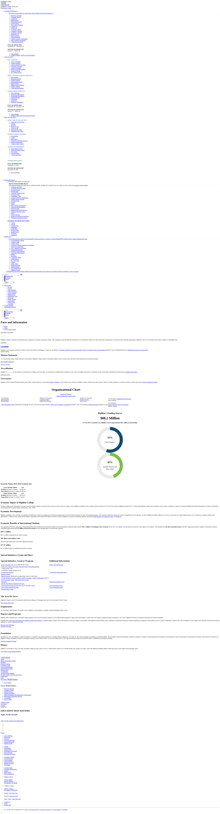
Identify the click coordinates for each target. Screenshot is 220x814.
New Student (14, 77)
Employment (11, 301)
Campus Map (11, 302)
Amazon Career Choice (17, 144)
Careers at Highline (9, 740)
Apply (7, 279)
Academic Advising (16, 32)
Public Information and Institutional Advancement (17, 695)
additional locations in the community (138, 350)
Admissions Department (17, 94)
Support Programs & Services (19, 210)
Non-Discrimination (34, 809)
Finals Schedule (15, 36)
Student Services (84, 399)
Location (5, 346)
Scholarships (14, 136)
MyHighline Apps (12, 296)
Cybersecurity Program (7, 572)
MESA (13, 204)
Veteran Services (15, 215)
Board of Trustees (54, 382)
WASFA (13, 125)
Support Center (15, 208)
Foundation (7, 765)
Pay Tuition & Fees (16, 72)
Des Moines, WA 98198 (10, 783)
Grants (13, 137)
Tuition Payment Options (18, 150)
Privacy (26, 809)
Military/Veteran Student (17, 85)
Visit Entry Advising (16, 66)
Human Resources (93, 404)
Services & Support (9, 180)
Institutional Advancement (124, 399)
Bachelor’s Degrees (16, 15)
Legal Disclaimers (56, 809)
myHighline (14, 229)
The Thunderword (16, 268)
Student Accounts (9, 763)
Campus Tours (15, 243)
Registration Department (17, 96)
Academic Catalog (16, 29)
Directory (6, 739)
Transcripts (14, 100)
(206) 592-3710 (13, 793)
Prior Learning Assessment (18, 40)
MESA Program (5, 576)
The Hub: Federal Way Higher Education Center (72, 350)
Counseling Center (16, 196)
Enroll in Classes (15, 71)
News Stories (7, 682)
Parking (13, 254)
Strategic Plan (4, 670)
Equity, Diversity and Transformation (118, 404)
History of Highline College (8, 661)
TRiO (12, 213)
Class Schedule (12, 290)
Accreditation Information (130, 372)
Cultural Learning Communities (19, 198)
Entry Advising (15, 93)
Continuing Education (17, 42)
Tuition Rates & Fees (16, 148)
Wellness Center (15, 270)
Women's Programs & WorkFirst (20, 216)
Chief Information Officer (8, 404)
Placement (7, 754)
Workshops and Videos (17, 131)
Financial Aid (7, 749)
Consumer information (45, 809)
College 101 (14, 26)
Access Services (15, 190)
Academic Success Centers (18, 188)
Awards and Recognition (7, 673)
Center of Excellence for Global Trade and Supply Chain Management (20, 566)
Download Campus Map (72, 239)
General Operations (9, 693)
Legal (2, 678)
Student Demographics (7, 668)
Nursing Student (15, 86)
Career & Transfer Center (18, 193)
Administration (5, 399)
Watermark (14, 235)
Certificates (14, 19)
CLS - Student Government (18, 248)
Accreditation (4, 671)
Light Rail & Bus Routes (17, 253)
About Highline (8, 736)
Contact (3, 705)
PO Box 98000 (8, 780)
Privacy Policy (8, 699)
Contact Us (7, 802)
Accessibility (7, 698)
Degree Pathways (9, 762)
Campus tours (12, 721)
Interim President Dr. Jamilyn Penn (65, 396)
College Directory (12, 291)
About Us (5, 336)
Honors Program (15, 37)
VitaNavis (13, 233)
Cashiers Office (15, 153)
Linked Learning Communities (19, 39)
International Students (10, 307)
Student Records (15, 97)
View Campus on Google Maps (50, 239)
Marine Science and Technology (97, 350)
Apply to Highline (16, 61)
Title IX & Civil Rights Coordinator (60, 404)
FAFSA (13, 123)
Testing (13, 754)
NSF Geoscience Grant (7, 580)
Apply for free (4, 721)
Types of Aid (14, 128)
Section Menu (5, 657)
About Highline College (17, 240)
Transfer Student (15, 80)
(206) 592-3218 (16, 799)
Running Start (15, 20)
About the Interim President (149, 382)
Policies (13, 262)
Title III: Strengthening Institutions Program (12, 583)
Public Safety (14, 264)
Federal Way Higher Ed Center (46, 271)
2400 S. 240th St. (9, 781)
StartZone (118, 516)
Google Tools (14, 226)
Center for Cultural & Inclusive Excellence (22, 245)
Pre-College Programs (17, 25)
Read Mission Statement (7, 361)
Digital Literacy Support (17, 199)
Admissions (7, 748)
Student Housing (15, 265)
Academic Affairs (44, 399)
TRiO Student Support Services (9, 585)
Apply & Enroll (8, 57)
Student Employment (16, 142)
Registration (7, 751)
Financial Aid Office (16, 130)
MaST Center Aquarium (71, 271)
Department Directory (17, 250)
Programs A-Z (15, 34)
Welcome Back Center (7, 589)
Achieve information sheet (56, 565)
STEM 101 (14, 28)
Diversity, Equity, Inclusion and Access (11, 675)
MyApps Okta (15, 230)
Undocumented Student (17, 88)
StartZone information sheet (56, 582)
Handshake (14, 227)
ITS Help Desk (15, 201)
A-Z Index (10, 304)
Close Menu (4, 5)
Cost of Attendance (16, 155)
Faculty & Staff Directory (18, 251)
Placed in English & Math (18, 69)
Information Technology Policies (13, 696)
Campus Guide (15, 242)
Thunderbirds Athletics (23, 271)
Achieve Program (5, 565)
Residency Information (17, 102)
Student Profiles (15, 267)
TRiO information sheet (55, 585)
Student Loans (15, 126)
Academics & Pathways (10, 11)
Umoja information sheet (56, 587)
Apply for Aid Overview (17, 122)
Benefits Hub (14, 191)
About (6, 328)
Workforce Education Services (19, 141)
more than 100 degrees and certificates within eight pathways (25, 620)
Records (14, 751)
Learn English (15, 23)
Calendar (8, 278)
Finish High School (16, 22)
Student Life (7, 236)
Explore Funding (15, 63)
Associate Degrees (16, 17)
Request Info (9, 276)
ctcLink (13, 224)
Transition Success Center (18, 211)
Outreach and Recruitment (18, 207)
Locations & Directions (10, 769)
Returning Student (16, 79)
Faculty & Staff (12, 299)
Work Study (14, 139)
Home (5, 326)
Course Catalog (12, 293)
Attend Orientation (16, 68)
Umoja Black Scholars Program (9, 587)
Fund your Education (10, 117)
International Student (16, 82)
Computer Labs (15, 194)
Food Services (15, 259)
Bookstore (14, 256)
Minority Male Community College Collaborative (22, 578)
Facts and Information (7, 667)
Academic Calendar (16, 31)
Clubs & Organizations (17, 247)
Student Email (15, 232)
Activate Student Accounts (18, 65)
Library (13, 202)
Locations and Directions (25, 239)
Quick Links (7, 285)
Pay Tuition (14, 152)
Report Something (9, 774)
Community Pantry (16, 257)
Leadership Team (5, 665)
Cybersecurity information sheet (58, 572)
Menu (2, 3)
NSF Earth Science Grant (22, 580)
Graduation (14, 99)
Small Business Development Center (103, 516)
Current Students (8, 305)
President (3, 662)
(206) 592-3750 (13, 796)
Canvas (13, 222)
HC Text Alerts (15, 260)
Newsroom (4, 679)
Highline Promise (5, 574)
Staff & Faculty (8, 743)
